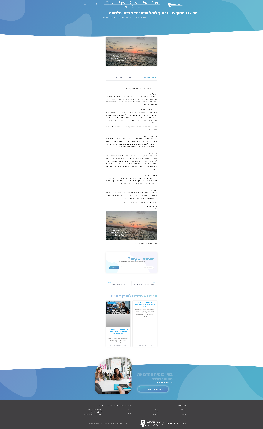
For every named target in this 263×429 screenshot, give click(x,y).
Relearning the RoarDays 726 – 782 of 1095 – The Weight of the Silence (118, 331)
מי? (144, 2)
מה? (155, 2)
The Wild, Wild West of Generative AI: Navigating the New (145, 304)
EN (124, 7)
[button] (130, 77)
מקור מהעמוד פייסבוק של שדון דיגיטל (146, 243)
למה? (134, 2)
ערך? (109, 2)
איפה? (136, 7)
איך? (121, 2)
